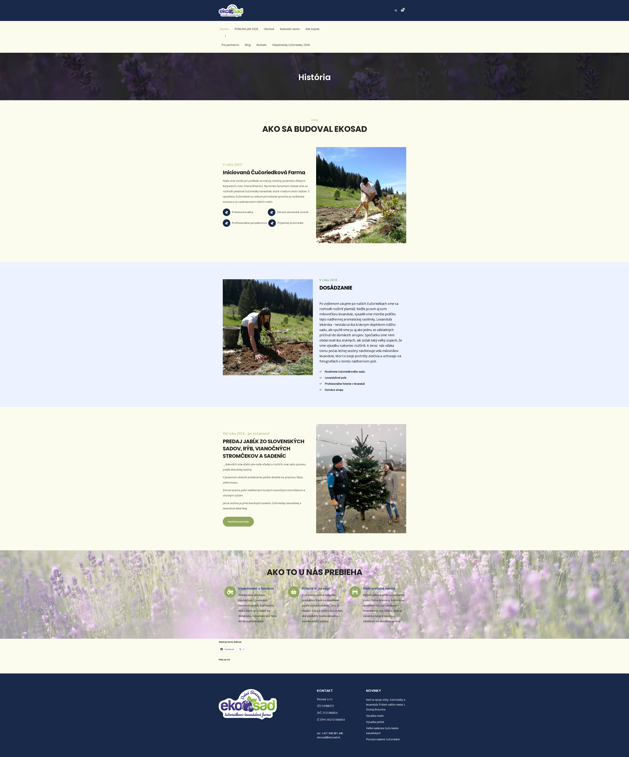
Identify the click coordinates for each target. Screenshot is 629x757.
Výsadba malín (375, 716)
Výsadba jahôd (375, 722)
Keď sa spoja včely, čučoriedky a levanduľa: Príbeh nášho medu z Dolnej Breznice (385, 704)
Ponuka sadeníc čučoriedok (383, 739)
